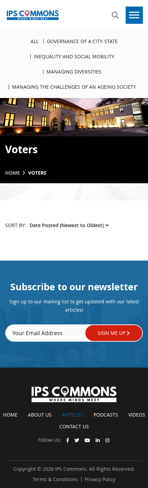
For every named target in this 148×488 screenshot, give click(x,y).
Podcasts (106, 414)
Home (12, 172)
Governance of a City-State (82, 41)
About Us (40, 414)
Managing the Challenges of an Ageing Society (74, 87)
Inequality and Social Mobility (74, 56)
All (35, 41)
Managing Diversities (74, 71)
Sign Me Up (112, 333)
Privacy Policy (100, 479)
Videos (136, 414)
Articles (72, 414)
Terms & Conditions (55, 479)
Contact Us (74, 426)
